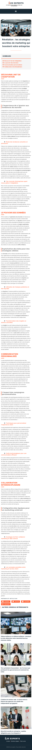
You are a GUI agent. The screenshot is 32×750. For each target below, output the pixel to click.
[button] (15, 11)
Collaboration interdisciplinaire (13, 66)
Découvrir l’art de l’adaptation (13, 61)
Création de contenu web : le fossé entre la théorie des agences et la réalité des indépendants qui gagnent (14, 701)
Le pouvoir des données (11, 62)
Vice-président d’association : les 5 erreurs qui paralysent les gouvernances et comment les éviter (15, 670)
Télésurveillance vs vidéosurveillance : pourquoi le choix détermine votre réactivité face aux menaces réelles (16, 638)
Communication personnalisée (13, 65)
